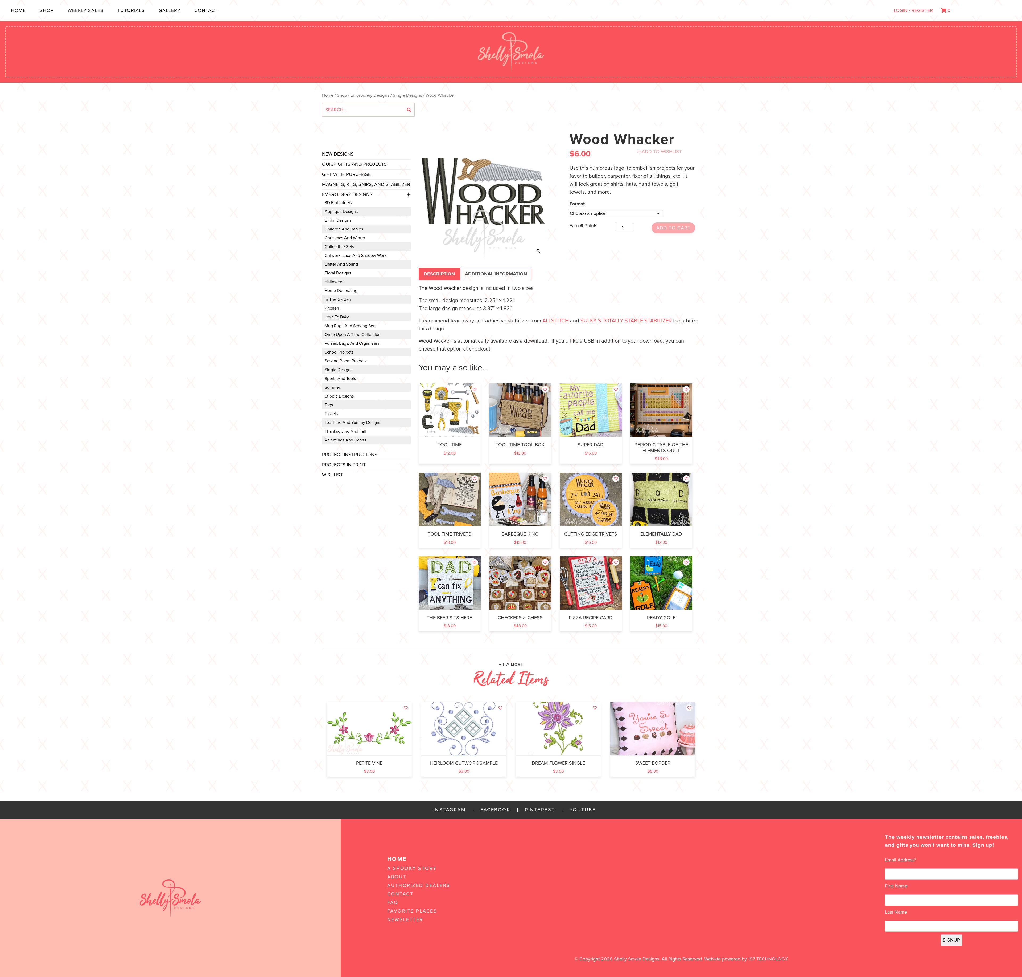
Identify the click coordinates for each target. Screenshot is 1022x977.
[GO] (409, 110)
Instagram (450, 810)
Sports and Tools (340, 378)
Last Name (896, 912)
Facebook (495, 810)
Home (18, 10)
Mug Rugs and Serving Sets (350, 326)
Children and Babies (344, 229)
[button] (659, 151)
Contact (206, 10)
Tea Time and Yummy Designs (353, 422)
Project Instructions (349, 454)
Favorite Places (412, 911)
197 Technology (767, 959)
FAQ (392, 902)
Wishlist (332, 475)
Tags (329, 405)
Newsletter (405, 919)
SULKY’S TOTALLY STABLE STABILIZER (626, 321)
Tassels (331, 413)
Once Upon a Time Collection (353, 334)
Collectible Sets (339, 246)
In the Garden (338, 299)
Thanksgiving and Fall (345, 431)
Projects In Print (344, 465)
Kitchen (332, 308)
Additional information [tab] (496, 274)
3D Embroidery (338, 202)
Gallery (169, 10)
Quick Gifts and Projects (354, 164)
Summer (332, 387)
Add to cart (673, 228)
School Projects (339, 352)
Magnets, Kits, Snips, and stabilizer (366, 184)
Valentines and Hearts (345, 440)
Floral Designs (338, 273)
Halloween (335, 282)
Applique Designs (341, 211)
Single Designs (407, 95)
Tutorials (131, 10)
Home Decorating (341, 290)
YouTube (583, 810)
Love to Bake (337, 317)
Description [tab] (439, 274)
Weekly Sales (86, 10)
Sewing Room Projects (345, 361)
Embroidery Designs (370, 95)
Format (577, 204)
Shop (47, 10)
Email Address (900, 860)
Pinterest (540, 810)
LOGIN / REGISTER (913, 10)
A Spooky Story (412, 868)
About (397, 877)
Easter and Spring (341, 264)
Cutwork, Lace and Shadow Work (355, 255)
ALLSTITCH (555, 321)
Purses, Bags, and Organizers (352, 343)
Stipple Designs (339, 396)
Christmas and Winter (345, 238)
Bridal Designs (338, 220)
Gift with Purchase (346, 174)
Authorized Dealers (418, 885)
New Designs (338, 154)
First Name (896, 886)
